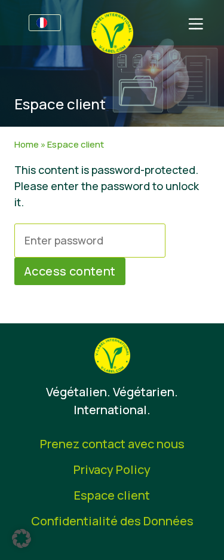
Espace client (112, 495)
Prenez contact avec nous (112, 444)
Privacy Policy (112, 469)
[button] (21, 538)
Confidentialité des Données (112, 521)
